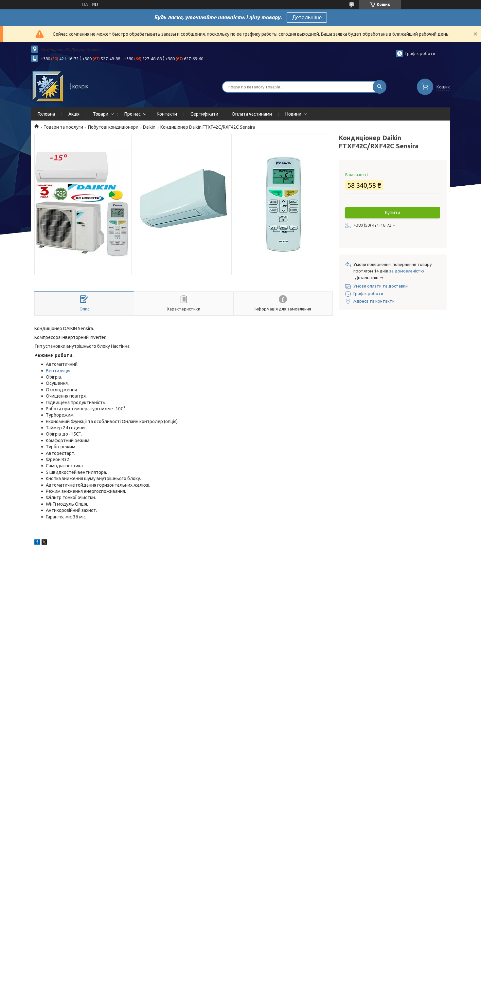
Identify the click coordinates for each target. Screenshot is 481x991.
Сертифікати (204, 114)
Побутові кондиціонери (113, 127)
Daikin (149, 127)
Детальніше (307, 17)
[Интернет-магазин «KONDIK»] (47, 86)
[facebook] (37, 543)
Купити (392, 212)
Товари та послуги (63, 127)
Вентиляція (58, 370)
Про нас (132, 114)
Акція (74, 114)
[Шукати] (379, 87)
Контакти (167, 114)
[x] (44, 543)
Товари (100, 114)
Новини (293, 114)
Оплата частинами (252, 114)
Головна (46, 114)
